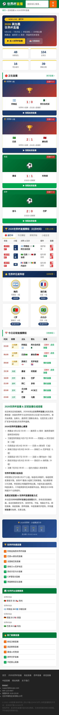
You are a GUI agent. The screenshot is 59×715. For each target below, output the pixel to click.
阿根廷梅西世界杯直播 (16, 551)
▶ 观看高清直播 (29, 113)
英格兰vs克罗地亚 (14, 566)
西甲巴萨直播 (12, 657)
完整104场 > (50, 229)
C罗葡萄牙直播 (13, 577)
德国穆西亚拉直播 (14, 582)
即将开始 (33, 235)
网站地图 (15, 681)
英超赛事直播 (12, 647)
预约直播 (47, 363)
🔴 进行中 (9, 235)
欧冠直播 (47, 675)
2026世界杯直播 (15, 675)
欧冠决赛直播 (12, 642)
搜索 (53, 4)
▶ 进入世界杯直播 (15, 41)
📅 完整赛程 (34, 41)
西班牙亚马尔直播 (14, 571)
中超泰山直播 (12, 662)
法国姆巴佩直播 (13, 561)
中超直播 (6, 681)
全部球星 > (50, 274)
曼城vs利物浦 (13, 652)
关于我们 (25, 681)
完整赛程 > (50, 333)
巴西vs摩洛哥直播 (14, 556)
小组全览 (45, 235)
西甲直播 (37, 675)
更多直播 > (50, 76)
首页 (4, 10)
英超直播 (27, 675)
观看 (51, 256)
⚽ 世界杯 (12, 4)
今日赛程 (21, 235)
